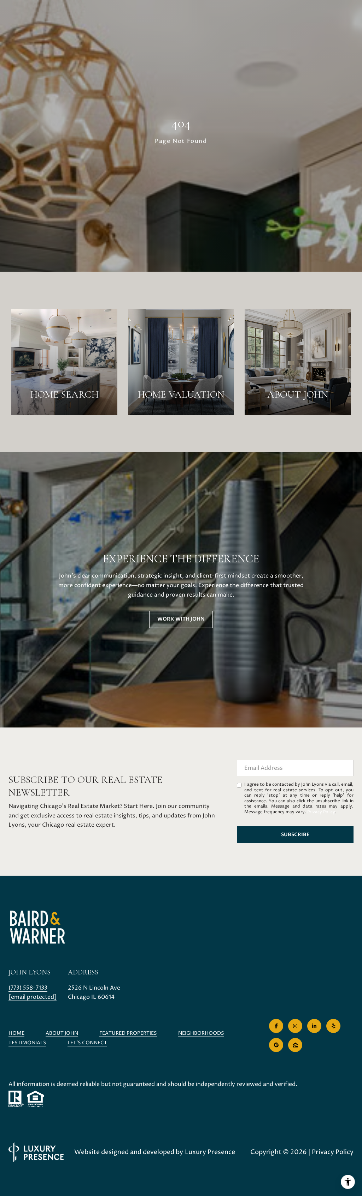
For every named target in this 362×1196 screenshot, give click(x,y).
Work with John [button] (181, 619)
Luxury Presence (210, 1152)
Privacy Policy (321, 812)
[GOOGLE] (276, 1045)
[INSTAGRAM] (295, 1026)
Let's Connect (87, 1043)
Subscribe (295, 834)
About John (62, 1033)
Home (16, 1033)
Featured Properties (128, 1033)
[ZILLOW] (295, 1045)
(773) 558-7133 (27, 988)
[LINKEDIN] (314, 1026)
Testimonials (27, 1042)
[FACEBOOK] (276, 1026)
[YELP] (333, 1026)
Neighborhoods (201, 1033)
